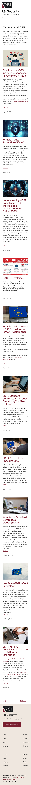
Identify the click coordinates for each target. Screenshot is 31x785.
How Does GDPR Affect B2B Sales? (15, 584)
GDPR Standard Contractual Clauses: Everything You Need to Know (15, 399)
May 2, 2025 (6, 250)
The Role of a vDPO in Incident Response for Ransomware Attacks (15, 73)
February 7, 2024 (7, 298)
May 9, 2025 (6, 172)
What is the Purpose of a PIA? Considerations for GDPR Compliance (15, 329)
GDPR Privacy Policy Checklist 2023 (14, 459)
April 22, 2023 (7, 430)
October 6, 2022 (7, 619)
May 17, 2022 (6, 687)
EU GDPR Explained (13, 278)
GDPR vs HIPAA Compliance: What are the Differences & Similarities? (15, 650)
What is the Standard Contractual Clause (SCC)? (15, 520)
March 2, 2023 (7, 489)
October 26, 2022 (8, 555)
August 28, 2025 (7, 112)
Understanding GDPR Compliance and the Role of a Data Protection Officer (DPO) (14, 206)
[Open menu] (3, 18)
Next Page (24, 701)
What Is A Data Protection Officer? (13, 141)
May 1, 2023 (6, 368)
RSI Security (10, 11)
